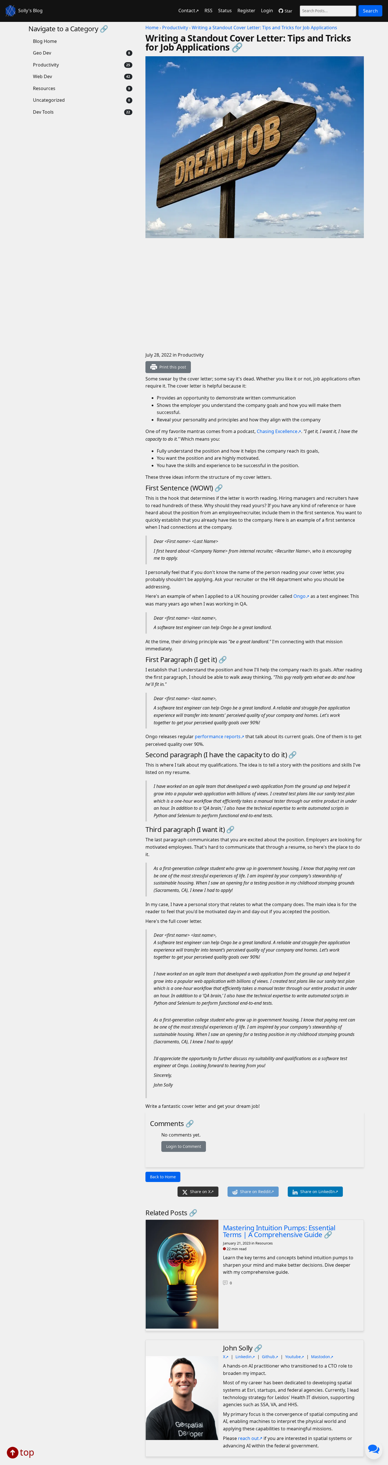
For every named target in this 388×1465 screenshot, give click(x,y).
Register (246, 10)
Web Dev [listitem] (42, 76)
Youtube (293, 1356)
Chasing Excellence (277, 431)
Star (288, 11)
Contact (186, 10)
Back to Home (163, 1176)
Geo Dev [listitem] (42, 53)
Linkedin (243, 1356)
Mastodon (320, 1356)
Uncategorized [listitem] (49, 100)
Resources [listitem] (44, 88)
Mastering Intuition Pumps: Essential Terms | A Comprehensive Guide (279, 1231)
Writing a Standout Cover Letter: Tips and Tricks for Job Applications (264, 27)
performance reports (218, 736)
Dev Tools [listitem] (43, 112)
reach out (248, 1438)
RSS (208, 10)
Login (267, 10)
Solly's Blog (30, 10)
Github (268, 1356)
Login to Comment (183, 1146)
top (27, 1452)
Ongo (299, 596)
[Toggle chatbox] (373, 1450)
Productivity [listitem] (46, 65)
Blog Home (45, 41)
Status (225, 10)
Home (151, 27)
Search (370, 11)
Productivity (175, 27)
